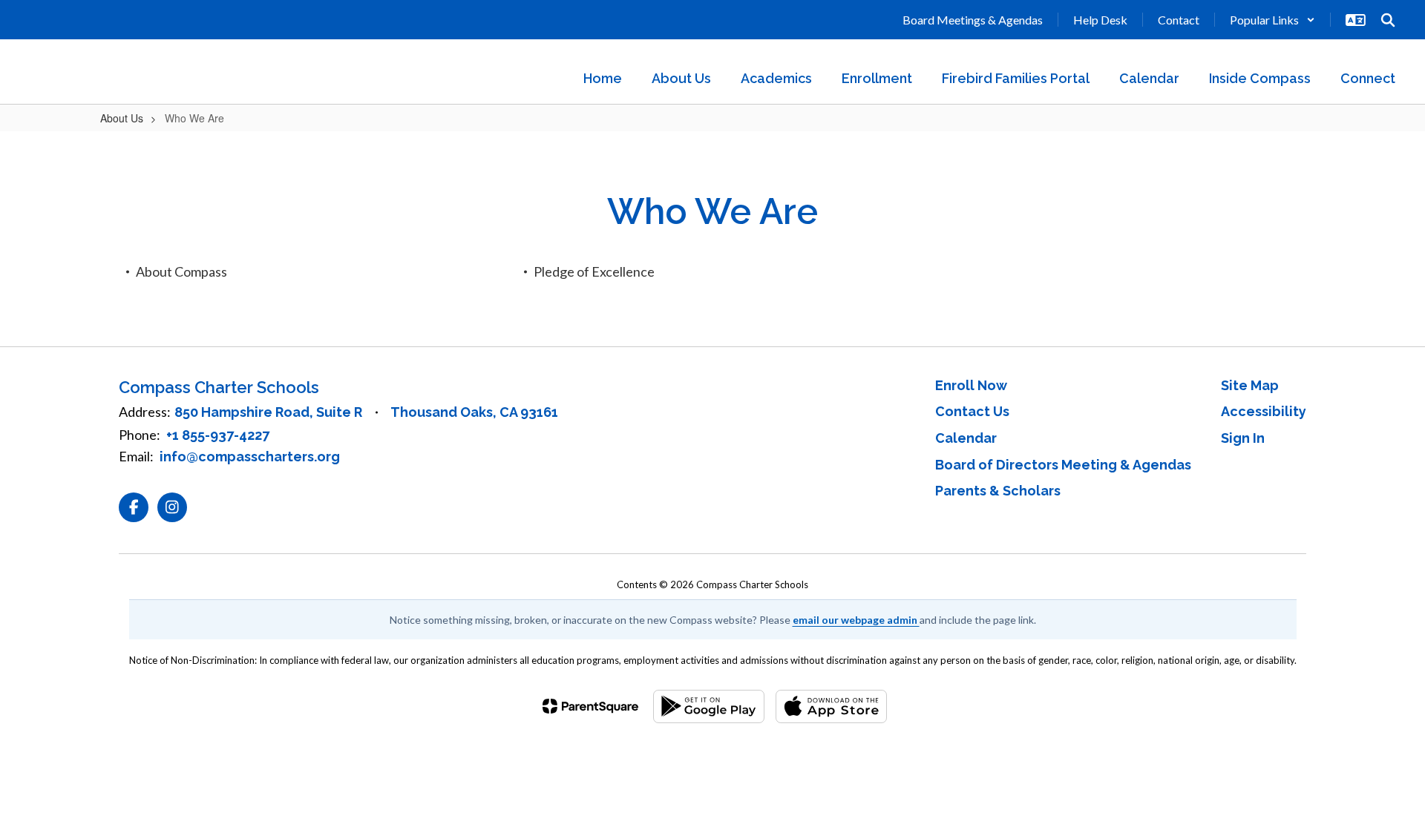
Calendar (966, 438)
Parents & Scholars (998, 490)
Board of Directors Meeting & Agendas (1063, 464)
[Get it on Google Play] (708, 706)
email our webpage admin (856, 619)
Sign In (1243, 438)
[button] (1272, 20)
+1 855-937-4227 (217, 435)
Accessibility (1263, 411)
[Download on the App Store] (831, 706)
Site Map (1250, 385)
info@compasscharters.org (250, 456)
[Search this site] (1387, 20)
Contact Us (972, 411)
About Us (121, 118)
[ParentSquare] (590, 706)
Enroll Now (971, 385)
